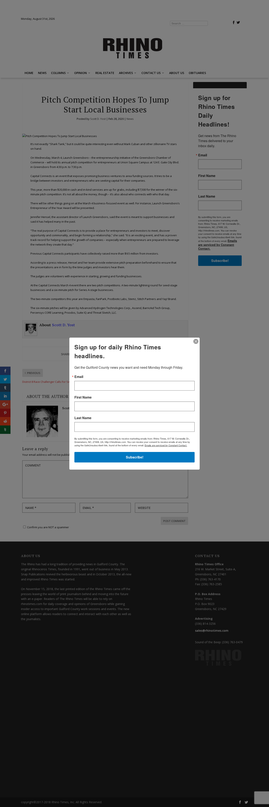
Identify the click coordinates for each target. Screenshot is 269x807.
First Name (83, 397)
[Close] (195, 341)
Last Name (82, 418)
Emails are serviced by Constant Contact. (166, 445)
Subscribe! (134, 457)
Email (78, 376)
